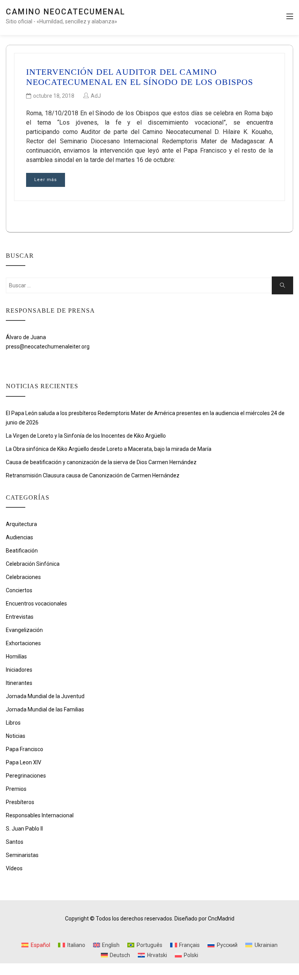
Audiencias (19, 537)
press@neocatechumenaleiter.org (48, 346)
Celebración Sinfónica (33, 564)
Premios (16, 789)
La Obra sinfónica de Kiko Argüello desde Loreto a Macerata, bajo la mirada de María (108, 449)
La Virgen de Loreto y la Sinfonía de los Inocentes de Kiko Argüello (86, 436)
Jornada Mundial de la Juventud (45, 696)
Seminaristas (22, 855)
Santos (14, 842)
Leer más (45, 179)
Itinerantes (19, 683)
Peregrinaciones (26, 776)
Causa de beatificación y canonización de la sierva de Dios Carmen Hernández (101, 462)
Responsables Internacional (40, 815)
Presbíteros (20, 802)
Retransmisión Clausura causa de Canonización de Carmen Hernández (92, 475)
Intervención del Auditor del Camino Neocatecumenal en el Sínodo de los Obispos (139, 77)
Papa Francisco (24, 749)
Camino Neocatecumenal (65, 11)
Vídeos (14, 868)
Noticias (15, 736)
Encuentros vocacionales (36, 603)
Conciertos (19, 590)
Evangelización (24, 630)
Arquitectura (21, 524)
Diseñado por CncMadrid (204, 918)
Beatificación (22, 550)
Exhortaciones (23, 643)
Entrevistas (19, 617)
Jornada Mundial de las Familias (45, 709)
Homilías (16, 656)
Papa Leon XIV (23, 762)
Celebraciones (23, 577)
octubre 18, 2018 (53, 96)
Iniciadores (19, 670)
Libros (13, 723)
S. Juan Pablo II (24, 828)
